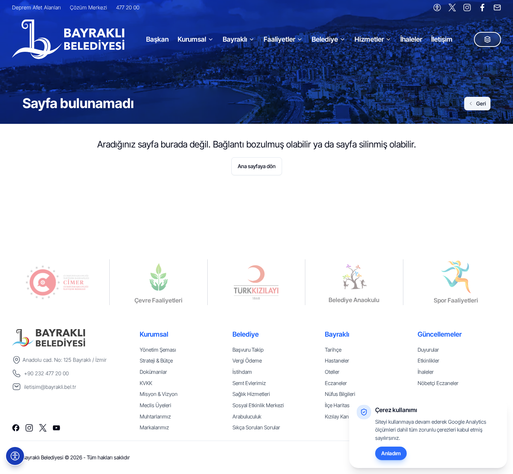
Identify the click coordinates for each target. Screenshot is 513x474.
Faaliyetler (279, 39)
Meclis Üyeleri (155, 405)
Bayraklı (235, 39)
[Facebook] (482, 7)
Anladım (391, 453)
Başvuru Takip (248, 349)
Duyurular (428, 349)
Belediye (325, 39)
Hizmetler (369, 39)
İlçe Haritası (338, 405)
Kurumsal (192, 39)
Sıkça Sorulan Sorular (256, 427)
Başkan (157, 39)
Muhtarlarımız (155, 416)
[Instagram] (467, 7)
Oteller (332, 372)
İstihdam (242, 372)
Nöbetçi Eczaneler (438, 383)
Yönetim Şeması (158, 349)
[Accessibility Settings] (437, 7)
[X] (452, 7)
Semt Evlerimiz (249, 383)
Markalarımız (154, 427)
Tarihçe (333, 349)
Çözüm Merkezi (88, 7)
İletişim (442, 39)
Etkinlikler (428, 360)
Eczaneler (336, 383)
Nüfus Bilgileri (340, 394)
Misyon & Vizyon (159, 394)
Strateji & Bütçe (156, 360)
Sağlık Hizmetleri (251, 394)
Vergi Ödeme (247, 360)
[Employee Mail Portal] (497, 7)
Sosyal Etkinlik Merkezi (258, 405)
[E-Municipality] (487, 39)
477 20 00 (127, 7)
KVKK (146, 383)
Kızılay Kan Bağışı (344, 416)
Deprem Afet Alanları (36, 7)
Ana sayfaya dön (257, 166)
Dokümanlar (153, 372)
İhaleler (411, 39)
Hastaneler (337, 360)
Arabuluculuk (246, 416)
